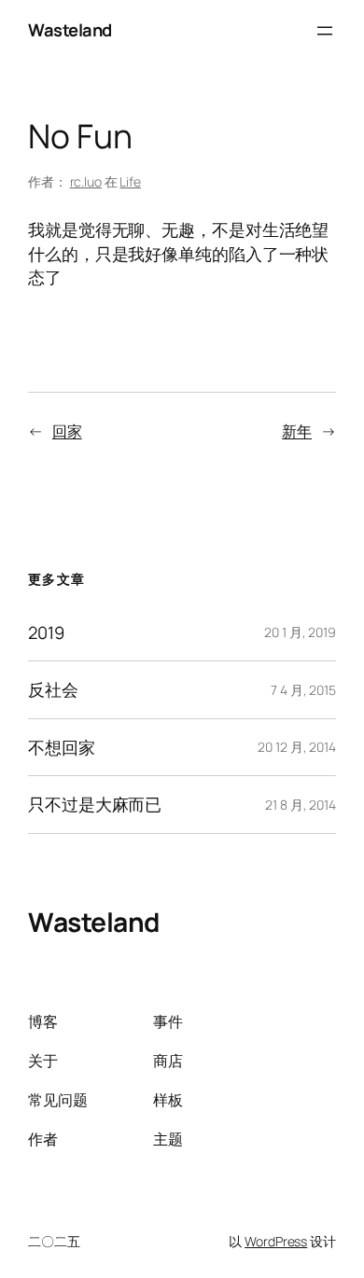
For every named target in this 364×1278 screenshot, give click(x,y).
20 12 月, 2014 (297, 747)
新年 (297, 431)
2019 (46, 633)
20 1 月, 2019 (300, 632)
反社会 (53, 690)
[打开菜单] (325, 31)
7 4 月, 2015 (303, 690)
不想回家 (61, 747)
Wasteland (70, 30)
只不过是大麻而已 (94, 804)
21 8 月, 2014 (300, 804)
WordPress (276, 1241)
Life (130, 181)
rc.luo (86, 181)
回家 (67, 431)
